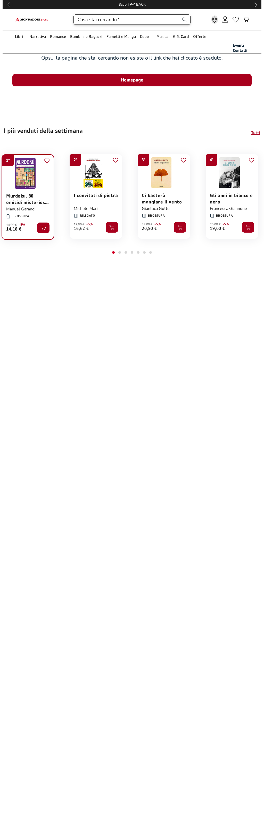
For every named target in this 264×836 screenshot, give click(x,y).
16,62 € (81, 229)
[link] (214, 19)
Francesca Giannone (228, 208)
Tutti (255, 133)
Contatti (240, 50)
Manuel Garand (20, 209)
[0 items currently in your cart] (246, 20)
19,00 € (217, 229)
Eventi (238, 45)
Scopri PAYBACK (132, 4)
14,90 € (11, 224)
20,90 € (149, 229)
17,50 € (79, 224)
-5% (22, 225)
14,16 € (13, 229)
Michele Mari (86, 208)
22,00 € (147, 224)
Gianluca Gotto (156, 208)
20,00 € (215, 224)
